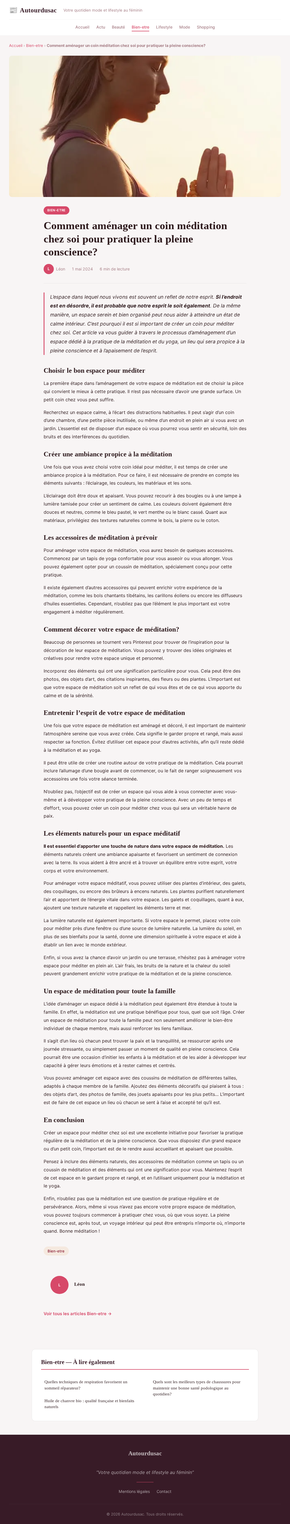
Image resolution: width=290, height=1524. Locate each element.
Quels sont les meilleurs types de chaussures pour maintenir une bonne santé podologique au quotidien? (196, 1387)
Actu (100, 27)
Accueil (82, 27)
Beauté (118, 27)
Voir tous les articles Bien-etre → (78, 1313)
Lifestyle (164, 27)
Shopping (206, 27)
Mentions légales (134, 1491)
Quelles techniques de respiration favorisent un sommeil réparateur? (85, 1384)
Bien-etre (140, 27)
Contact (164, 1491)
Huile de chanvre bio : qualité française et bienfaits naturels (89, 1403)
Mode (184, 27)
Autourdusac (33, 10)
